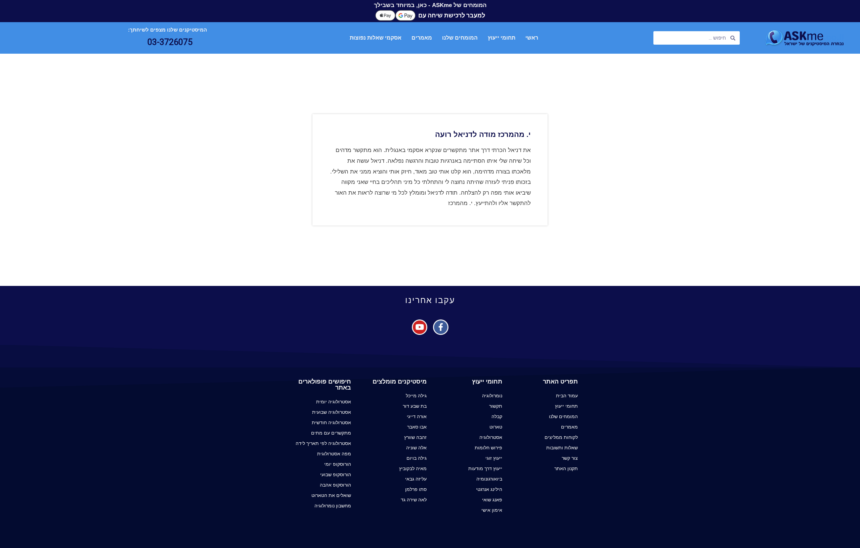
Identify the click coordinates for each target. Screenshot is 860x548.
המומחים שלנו (460, 38)
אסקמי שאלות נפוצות (375, 38)
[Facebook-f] (440, 327)
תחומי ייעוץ (501, 38)
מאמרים (422, 38)
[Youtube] (419, 327)
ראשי (531, 38)
